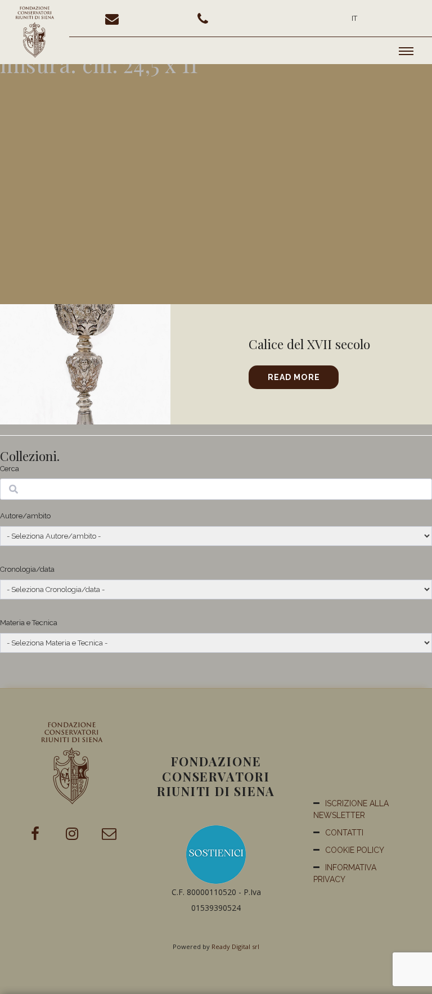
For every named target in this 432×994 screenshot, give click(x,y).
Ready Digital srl (235, 946)
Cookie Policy (354, 850)
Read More (294, 377)
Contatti (344, 832)
